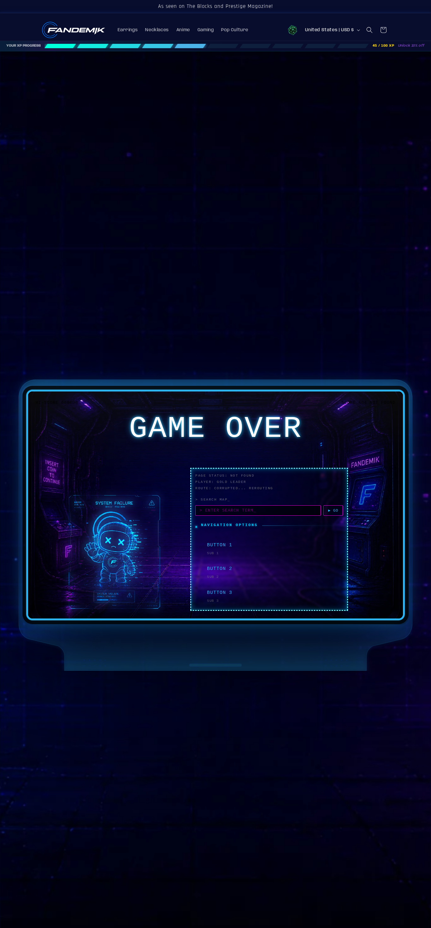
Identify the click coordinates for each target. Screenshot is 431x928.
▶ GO (333, 510)
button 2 (219, 568)
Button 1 (219, 545)
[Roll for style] (292, 30)
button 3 (219, 592)
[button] (369, 30)
